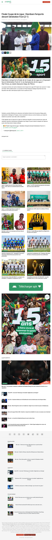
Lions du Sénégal (21, 524)
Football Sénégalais (28, 524)
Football (5, 228)
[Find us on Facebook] (14, 434)
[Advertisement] (26, 7)
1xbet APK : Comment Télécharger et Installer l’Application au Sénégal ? (23, 392)
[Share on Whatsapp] (8, 53)
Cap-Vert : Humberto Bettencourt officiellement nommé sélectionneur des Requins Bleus (27, 399)
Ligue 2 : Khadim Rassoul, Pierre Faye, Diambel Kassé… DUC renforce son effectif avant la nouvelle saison (12, 186)
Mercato (30, 228)
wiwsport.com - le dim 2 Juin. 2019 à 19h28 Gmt (11, 19)
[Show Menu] (2, 2)
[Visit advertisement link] (26, 67)
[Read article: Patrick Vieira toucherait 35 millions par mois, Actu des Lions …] (10, 506)
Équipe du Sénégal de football (7, 524)
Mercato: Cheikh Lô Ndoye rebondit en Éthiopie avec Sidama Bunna (29, 452)
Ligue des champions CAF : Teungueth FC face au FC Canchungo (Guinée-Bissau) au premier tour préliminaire (13, 255)
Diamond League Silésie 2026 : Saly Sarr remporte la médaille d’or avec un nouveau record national (29, 411)
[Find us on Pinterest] (42, 434)
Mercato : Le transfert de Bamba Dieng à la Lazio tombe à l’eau (21, 418)
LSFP (11, 526)
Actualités (12, 525)
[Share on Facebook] (3, 53)
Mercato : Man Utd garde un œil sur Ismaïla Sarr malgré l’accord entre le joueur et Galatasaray (28, 405)
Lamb (33, 524)
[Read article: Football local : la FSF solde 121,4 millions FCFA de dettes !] (38, 199)
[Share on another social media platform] (10, 53)
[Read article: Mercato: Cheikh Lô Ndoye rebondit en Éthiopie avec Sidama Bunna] (10, 453)
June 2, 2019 (19, 130)
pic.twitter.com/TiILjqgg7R (10, 127)
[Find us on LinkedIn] (37, 434)
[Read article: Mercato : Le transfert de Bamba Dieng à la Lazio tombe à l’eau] (4, 419)
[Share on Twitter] (5, 53)
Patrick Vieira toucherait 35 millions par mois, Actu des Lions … (29, 504)
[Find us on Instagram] (23, 434)
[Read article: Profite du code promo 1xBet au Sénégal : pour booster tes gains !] (10, 487)
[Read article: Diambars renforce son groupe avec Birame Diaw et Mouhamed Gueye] (13, 221)
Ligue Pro (25, 19)
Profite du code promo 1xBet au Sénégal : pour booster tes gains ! (29, 485)
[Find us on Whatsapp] (10, 434)
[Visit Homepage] (8, 2)
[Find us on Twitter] (19, 434)
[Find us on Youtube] (28, 434)
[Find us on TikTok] (33, 434)
